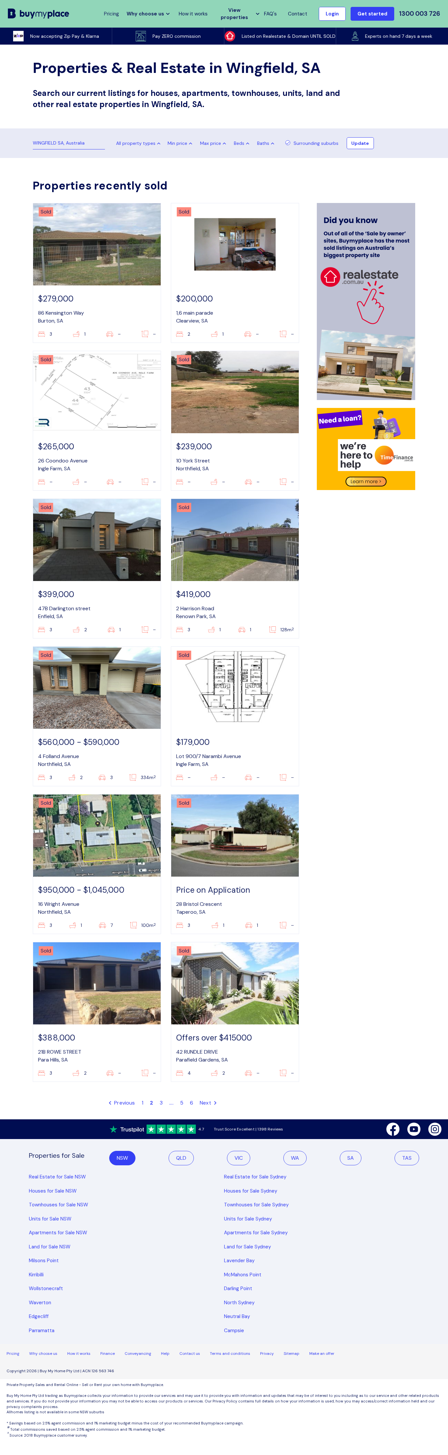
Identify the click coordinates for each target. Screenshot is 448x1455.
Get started (372, 14)
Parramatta (41, 1330)
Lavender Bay (239, 1260)
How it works (193, 14)
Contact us (189, 1353)
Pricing (13, 1353)
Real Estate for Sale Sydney (255, 1177)
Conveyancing (138, 1353)
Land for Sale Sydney (247, 1246)
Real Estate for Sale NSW (57, 1177)
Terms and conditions (230, 1353)
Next (206, 1102)
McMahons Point (242, 1274)
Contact (297, 14)
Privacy (267, 1353)
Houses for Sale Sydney (250, 1191)
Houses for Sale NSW (53, 1191)
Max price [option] (210, 143)
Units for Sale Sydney (248, 1219)
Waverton (40, 1302)
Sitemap (291, 1353)
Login (332, 14)
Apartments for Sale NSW (58, 1232)
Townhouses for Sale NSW (58, 1204)
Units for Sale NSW (50, 1219)
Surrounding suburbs (316, 143)
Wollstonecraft (46, 1288)
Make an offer (322, 1353)
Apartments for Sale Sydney (256, 1232)
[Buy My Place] (39, 14)
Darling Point (238, 1288)
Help (165, 1353)
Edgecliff (39, 1316)
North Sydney (239, 1302)
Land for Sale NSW (50, 1246)
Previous (124, 1102)
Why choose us (43, 1353)
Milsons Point (44, 1260)
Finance (107, 1353)
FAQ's (270, 14)
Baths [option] (263, 143)
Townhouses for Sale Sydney (256, 1204)
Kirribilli (36, 1274)
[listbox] (181, 143)
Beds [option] (239, 143)
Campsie (234, 1330)
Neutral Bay (237, 1316)
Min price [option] (177, 143)
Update (360, 143)
